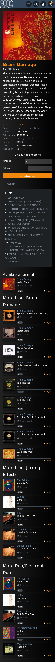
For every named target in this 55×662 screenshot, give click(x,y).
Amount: (7, 160)
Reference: (8, 168)
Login (20, 124)
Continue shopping (28, 154)
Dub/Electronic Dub (28, 128)
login (48, 291)
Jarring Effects (25, 138)
